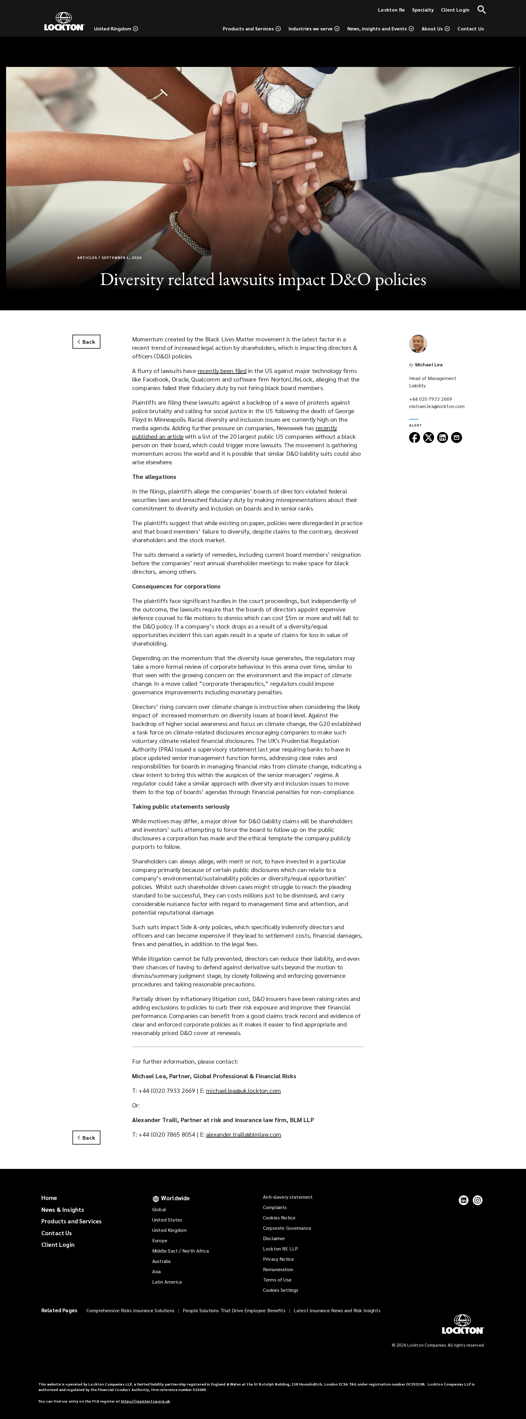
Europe (159, 1240)
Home (49, 1197)
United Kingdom (169, 1230)
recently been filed (222, 371)
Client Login (58, 1244)
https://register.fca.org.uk (145, 1401)
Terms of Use (277, 1279)
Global (159, 1209)
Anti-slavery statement (288, 1197)
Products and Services (71, 1221)
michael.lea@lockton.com (437, 406)
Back (88, 341)
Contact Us (56, 1232)
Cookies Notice (279, 1217)
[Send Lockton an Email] (456, 441)
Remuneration (278, 1269)
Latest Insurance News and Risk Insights (337, 1310)
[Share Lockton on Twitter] (428, 441)
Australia (161, 1261)
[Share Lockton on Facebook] (414, 441)
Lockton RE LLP (280, 1248)
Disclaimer (274, 1238)
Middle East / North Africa (180, 1250)
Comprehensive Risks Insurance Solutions (130, 1310)
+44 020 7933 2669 (430, 399)
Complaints (275, 1207)
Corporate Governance (287, 1228)
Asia (156, 1271)
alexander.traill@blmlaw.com (243, 1134)
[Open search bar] (482, 10)
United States (167, 1219)
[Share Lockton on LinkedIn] (442, 441)
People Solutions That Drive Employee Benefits (234, 1310)
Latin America (167, 1281)
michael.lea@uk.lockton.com (243, 1090)
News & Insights (62, 1209)
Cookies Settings (280, 1290)
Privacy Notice (278, 1259)
